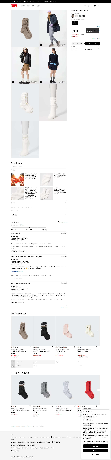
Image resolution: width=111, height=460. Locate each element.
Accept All (95, 446)
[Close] (96, 30)
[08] (80, 16)
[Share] (73, 49)
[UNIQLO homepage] (14, 5)
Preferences (95, 454)
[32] (73, 16)
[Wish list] (88, 5)
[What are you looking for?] (85, 5)
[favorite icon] (30, 406)
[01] (76, 16)
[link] (57, 1)
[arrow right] (98, 330)
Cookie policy (94, 443)
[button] (17, 179)
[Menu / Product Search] (98, 5)
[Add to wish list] (30, 347)
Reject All (95, 450)
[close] (12, 1)
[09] (83, 16)
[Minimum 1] (73, 43)
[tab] (23, 5)
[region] (95, 434)
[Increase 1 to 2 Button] (81, 43)
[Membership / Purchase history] (91, 5)
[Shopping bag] (95, 5)
